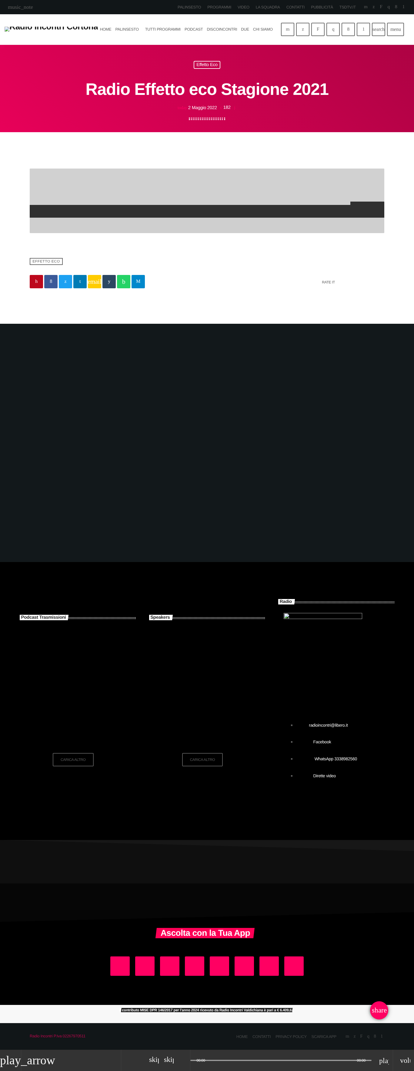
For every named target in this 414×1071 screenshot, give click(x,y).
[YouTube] (365, 7)
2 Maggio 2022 (198, 107)
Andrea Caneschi (208, 641)
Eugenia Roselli (205, 703)
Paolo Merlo (198, 734)
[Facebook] (396, 7)
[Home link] (51, 29)
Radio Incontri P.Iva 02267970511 (57, 1036)
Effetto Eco (207, 65)
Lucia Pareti (198, 672)
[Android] (403, 7)
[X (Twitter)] (374, 7)
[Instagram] (388, 7)
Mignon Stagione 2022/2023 (73, 641)
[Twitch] (381, 7)
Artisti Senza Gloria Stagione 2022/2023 (85, 672)
